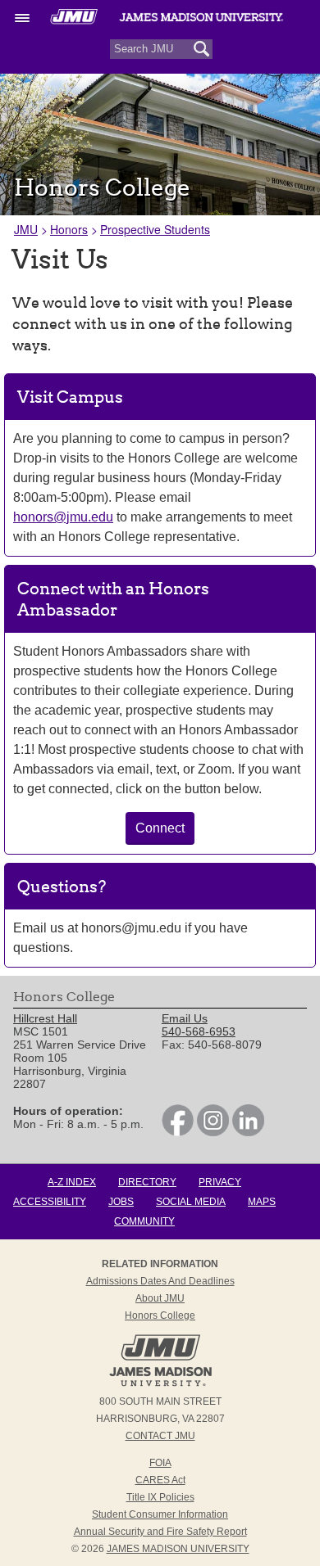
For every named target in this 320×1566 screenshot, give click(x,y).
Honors (69, 229)
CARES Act (160, 1480)
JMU (26, 229)
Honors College (160, 1315)
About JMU (160, 1298)
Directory (147, 1182)
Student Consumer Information (160, 1514)
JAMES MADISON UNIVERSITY (178, 1549)
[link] (178, 1132)
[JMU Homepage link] (160, 1384)
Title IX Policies (160, 1497)
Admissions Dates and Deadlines (160, 1281)
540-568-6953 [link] (198, 1031)
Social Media (191, 1201)
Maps (262, 1201)
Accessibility (49, 1201)
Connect (160, 828)
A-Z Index (72, 1182)
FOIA (160, 1463)
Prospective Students (155, 229)
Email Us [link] (185, 1018)
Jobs (121, 1201)
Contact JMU (160, 1436)
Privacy (220, 1182)
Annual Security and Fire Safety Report (160, 1531)
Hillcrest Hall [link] (45, 1018)
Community (144, 1221)
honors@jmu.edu (63, 517)
